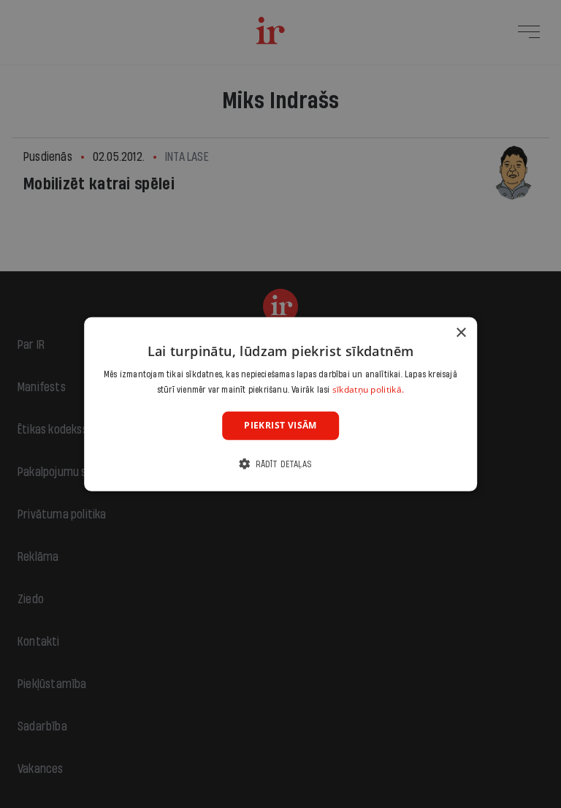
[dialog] (280, 404)
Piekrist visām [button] (280, 425)
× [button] (460, 332)
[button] (280, 464)
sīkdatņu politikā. (368, 389)
